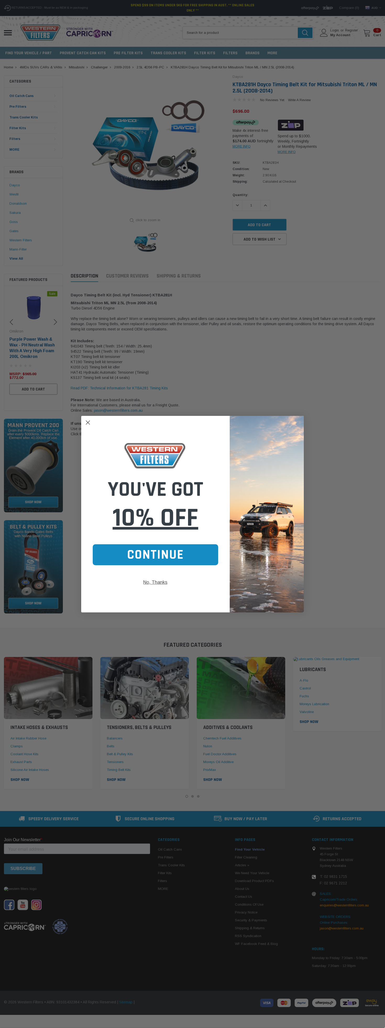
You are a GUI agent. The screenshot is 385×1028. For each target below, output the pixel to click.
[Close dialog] (87, 422)
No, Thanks (155, 582)
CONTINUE (155, 554)
